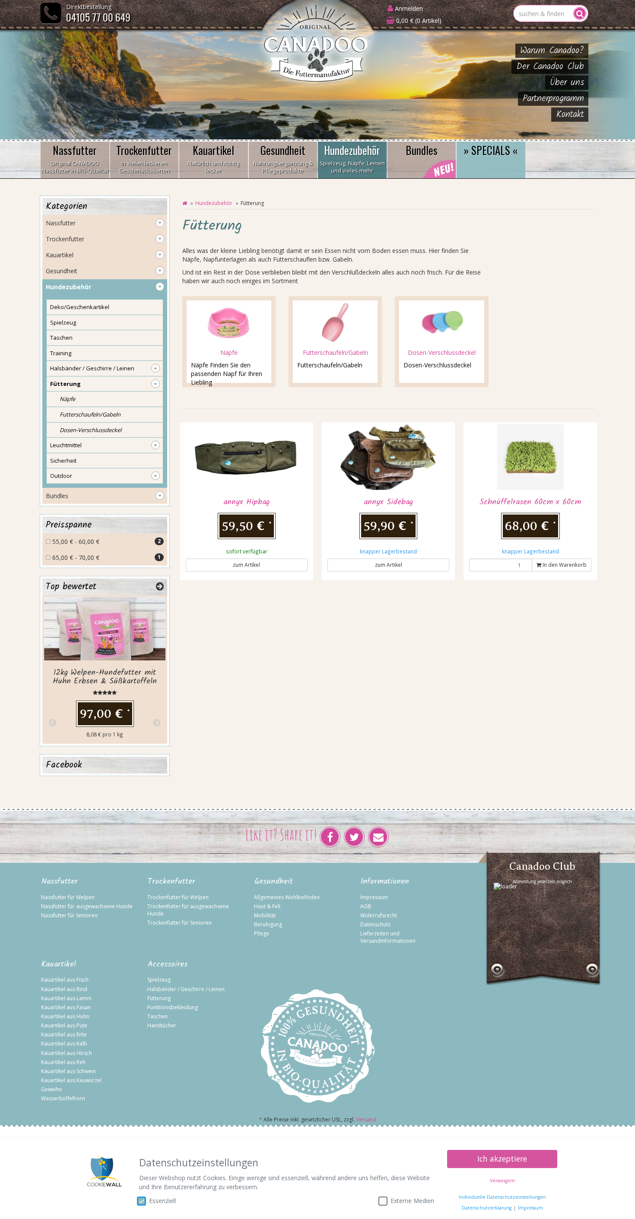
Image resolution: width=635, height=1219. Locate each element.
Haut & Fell (267, 906)
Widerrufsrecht (378, 915)
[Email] (378, 837)
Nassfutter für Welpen (68, 897)
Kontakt (570, 114)
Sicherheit (63, 460)
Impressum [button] (530, 1208)
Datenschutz (375, 924)
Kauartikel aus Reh (63, 1062)
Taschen (61, 337)
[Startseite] (184, 203)
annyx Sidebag (388, 502)
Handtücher (161, 1025)
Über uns (567, 83)
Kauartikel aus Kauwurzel (71, 1080)
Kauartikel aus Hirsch (66, 1053)
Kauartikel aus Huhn (65, 1016)
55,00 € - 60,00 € (106, 541)
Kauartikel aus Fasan (66, 1007)
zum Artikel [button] (246, 564)
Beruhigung (268, 924)
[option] (104, 669)
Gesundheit (283, 158)
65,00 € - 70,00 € (106, 557)
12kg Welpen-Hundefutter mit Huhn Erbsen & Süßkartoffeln (105, 677)
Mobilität (265, 915)
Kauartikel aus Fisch (65, 979)
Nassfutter (74, 158)
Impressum (374, 897)
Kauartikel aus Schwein (68, 1071)
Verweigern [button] (502, 1181)
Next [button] (156, 723)
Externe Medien (412, 1201)
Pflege (261, 933)
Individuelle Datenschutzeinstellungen (502, 1197)
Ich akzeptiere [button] (502, 1158)
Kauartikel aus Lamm (66, 998)
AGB (365, 906)
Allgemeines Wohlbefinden (287, 897)
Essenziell (162, 1201)
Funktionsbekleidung (172, 1007)
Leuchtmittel (66, 445)
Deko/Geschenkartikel (79, 307)
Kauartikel (213, 158)
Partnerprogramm (553, 99)
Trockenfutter (144, 158)
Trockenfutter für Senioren (179, 922)
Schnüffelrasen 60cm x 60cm (530, 502)
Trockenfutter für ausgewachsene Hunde (188, 910)
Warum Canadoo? (552, 51)
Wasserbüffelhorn (63, 1098)
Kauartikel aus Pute (64, 1025)
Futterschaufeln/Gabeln (335, 352)
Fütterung (65, 384)
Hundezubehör (352, 158)
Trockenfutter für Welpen (178, 897)
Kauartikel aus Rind (64, 989)
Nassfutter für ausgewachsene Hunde (87, 906)
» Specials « (491, 150)
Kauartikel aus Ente (64, 1034)
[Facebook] (330, 837)
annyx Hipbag (246, 502)
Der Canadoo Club (550, 67)
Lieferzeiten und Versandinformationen (388, 937)
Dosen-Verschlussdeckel (442, 352)
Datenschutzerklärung (486, 1208)
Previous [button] (52, 723)
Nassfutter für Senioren (69, 915)
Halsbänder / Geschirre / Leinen (92, 368)
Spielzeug (63, 322)
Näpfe (229, 352)
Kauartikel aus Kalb (64, 1043)
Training (60, 353)
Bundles (422, 150)
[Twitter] (354, 837)
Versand (366, 1119)
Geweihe (51, 1089)
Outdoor (61, 476)
